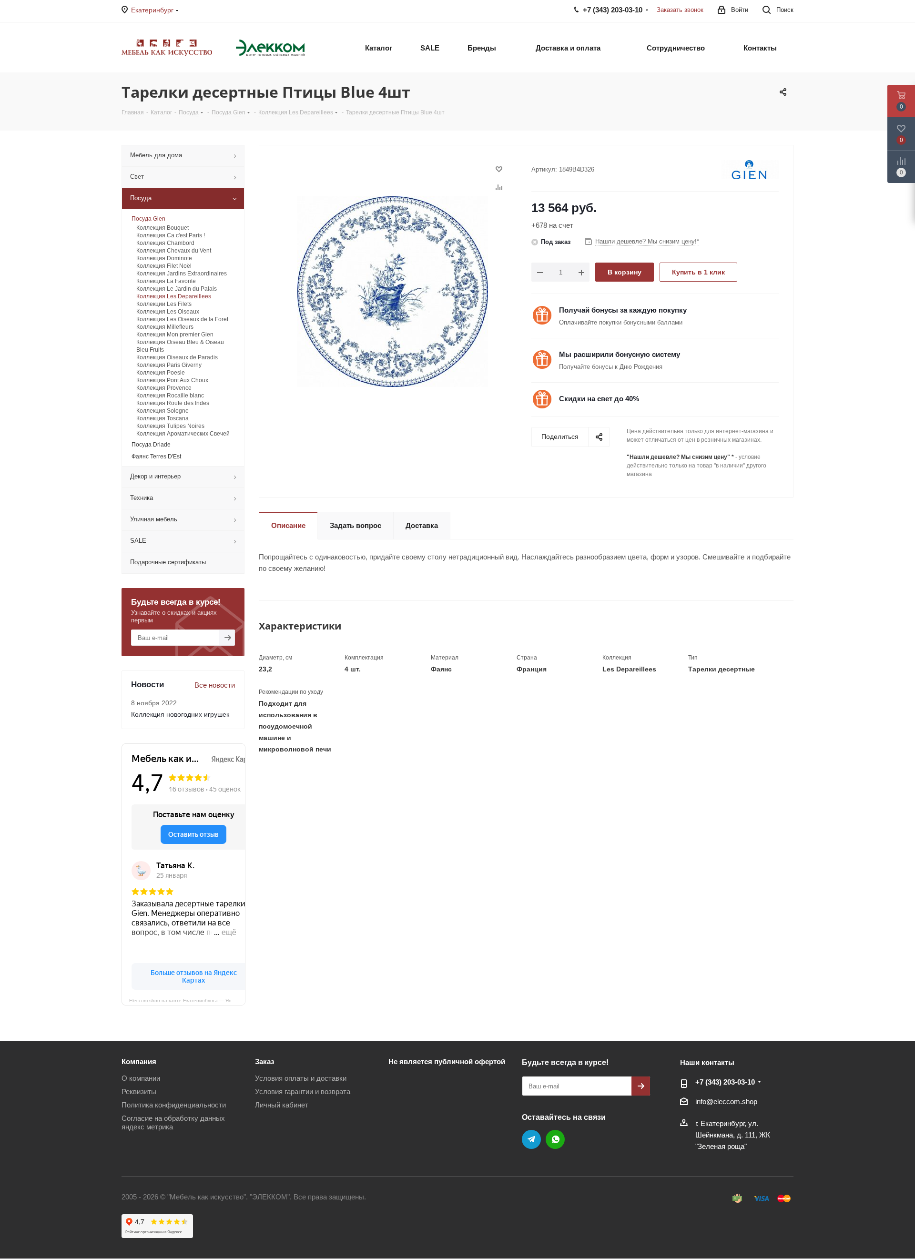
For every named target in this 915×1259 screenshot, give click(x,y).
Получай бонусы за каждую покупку (623, 310)
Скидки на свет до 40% (599, 399)
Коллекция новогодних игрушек (180, 714)
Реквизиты (139, 1091)
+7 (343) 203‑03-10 (725, 1082)
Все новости (214, 685)
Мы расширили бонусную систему (619, 354)
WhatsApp (555, 1139)
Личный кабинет (281, 1105)
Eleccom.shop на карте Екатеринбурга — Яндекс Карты (187, 1000)
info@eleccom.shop (726, 1101)
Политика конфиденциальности (174, 1105)
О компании (141, 1078)
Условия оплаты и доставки (300, 1078)
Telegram (531, 1139)
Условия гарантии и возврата (302, 1091)
